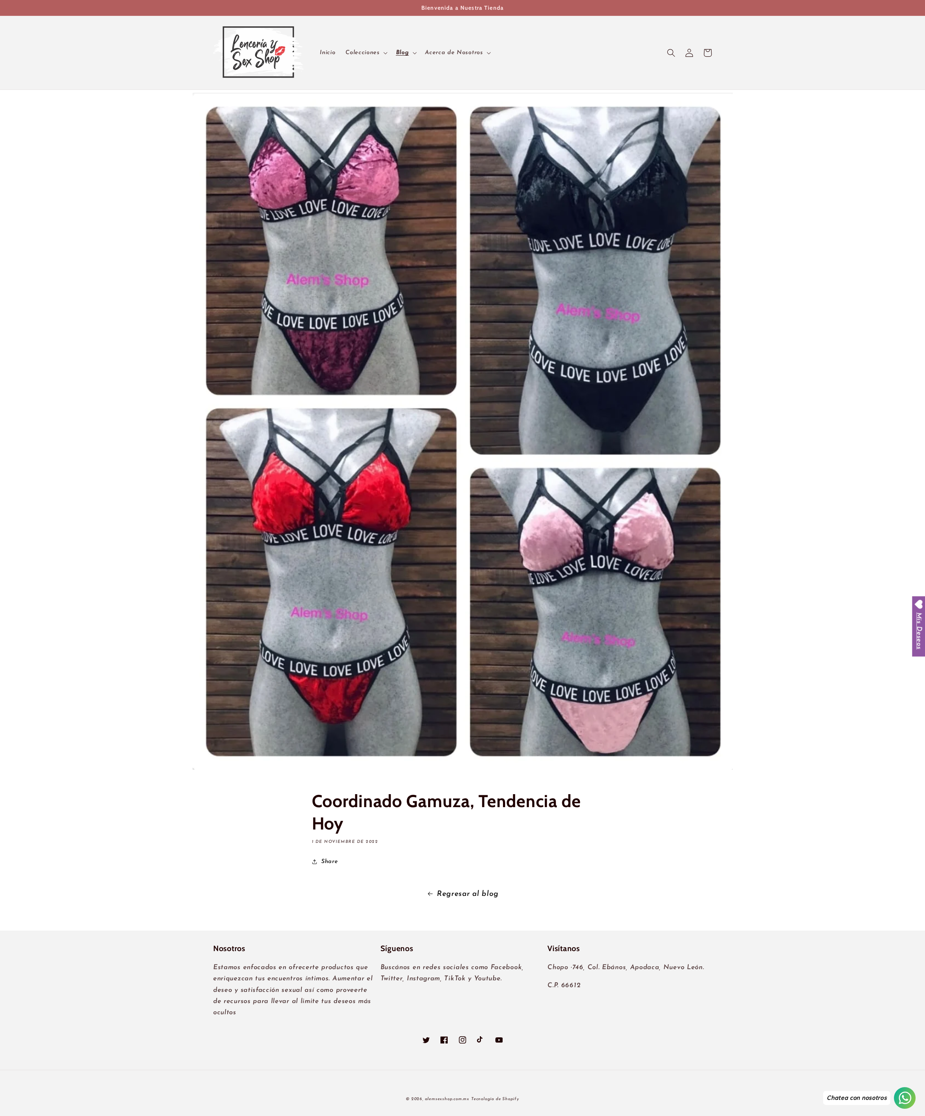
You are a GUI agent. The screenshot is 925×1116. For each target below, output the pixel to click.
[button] (365, 52)
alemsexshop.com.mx (447, 1099)
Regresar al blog (468, 894)
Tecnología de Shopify (495, 1099)
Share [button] (329, 862)
